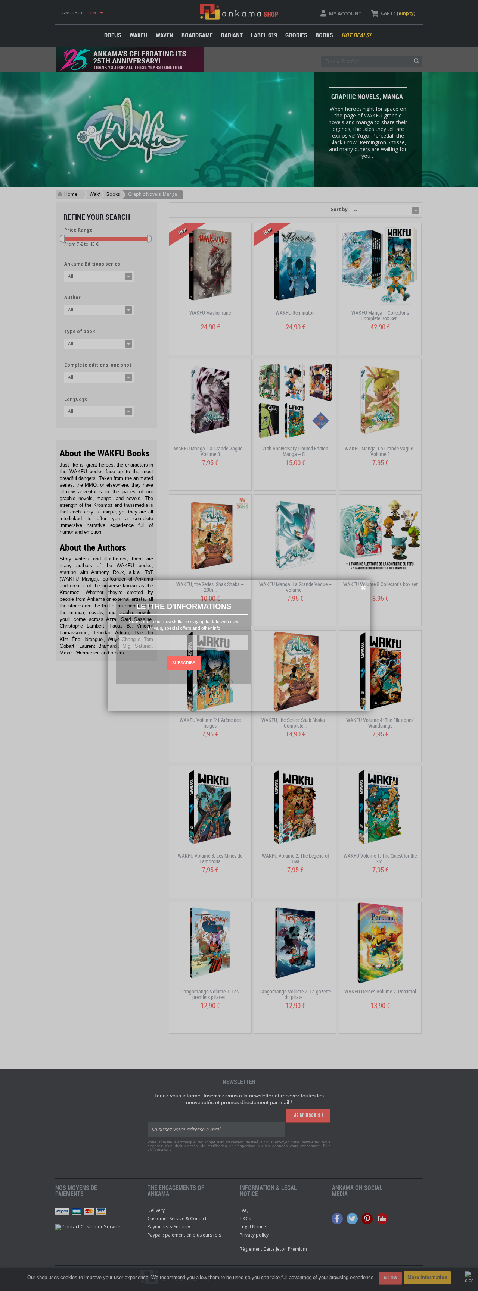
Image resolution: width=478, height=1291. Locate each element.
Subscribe (183, 662)
